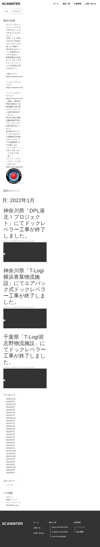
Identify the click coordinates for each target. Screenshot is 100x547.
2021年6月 (10, 462)
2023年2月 (10, 434)
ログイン (9, 497)
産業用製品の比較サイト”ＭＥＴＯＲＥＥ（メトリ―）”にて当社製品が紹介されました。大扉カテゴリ (13, 65)
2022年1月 (10, 448)
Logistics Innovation (60, 532)
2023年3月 (10, 432)
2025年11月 (11, 399)
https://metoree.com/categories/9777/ (21, 87)
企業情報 (77, 4)
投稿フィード (11, 500)
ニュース (10, 254)
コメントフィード (13, 502)
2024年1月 (10, 415)
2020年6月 (10, 473)
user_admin (30, 241)
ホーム (56, 4)
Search (16, 11)
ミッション (80, 527)
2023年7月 (10, 423)
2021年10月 (11, 456)
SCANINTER (11, 3)
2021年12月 (11, 451)
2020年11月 (11, 467)
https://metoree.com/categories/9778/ (21, 98)
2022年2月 (10, 445)
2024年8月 (10, 410)
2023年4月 (10, 429)
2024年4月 (10, 412)
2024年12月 (11, 404)
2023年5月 (10, 426)
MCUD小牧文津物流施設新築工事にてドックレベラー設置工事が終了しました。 (13, 123)
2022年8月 (10, 443)
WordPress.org (12, 505)
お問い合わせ (90, 4)
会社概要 (79, 532)
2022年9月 (10, 440)
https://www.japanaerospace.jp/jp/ (20, 167)
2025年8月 (10, 402)
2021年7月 (10, 459)
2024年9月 (10, 407)
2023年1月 (10, 437)
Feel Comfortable (59, 536)
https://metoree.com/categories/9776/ (21, 76)
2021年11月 (11, 454)
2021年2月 (10, 464)
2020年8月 (10, 470)
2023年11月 (11, 418)
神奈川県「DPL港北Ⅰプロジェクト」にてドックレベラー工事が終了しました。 (24, 223)
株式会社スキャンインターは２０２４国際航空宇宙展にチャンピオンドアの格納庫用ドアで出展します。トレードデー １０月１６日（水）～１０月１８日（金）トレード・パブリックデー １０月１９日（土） (13, 147)
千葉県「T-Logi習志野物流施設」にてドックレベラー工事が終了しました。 (24, 349)
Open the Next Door (60, 527)
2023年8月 (10, 421)
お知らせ (37, 528)
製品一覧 (66, 4)
